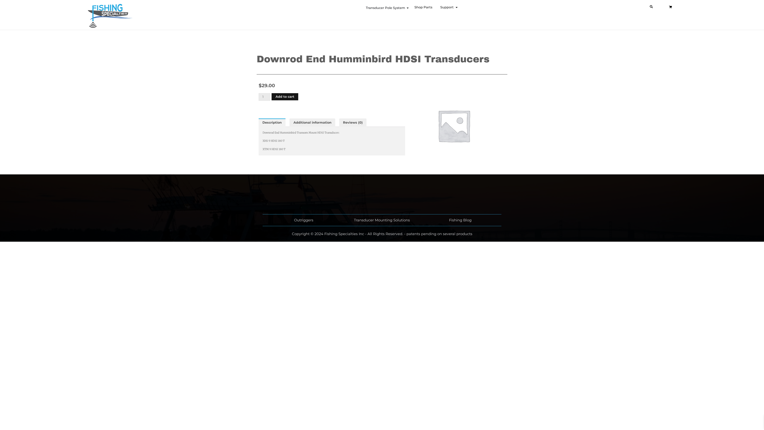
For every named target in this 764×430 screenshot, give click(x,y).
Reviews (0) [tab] (353, 122)
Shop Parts (423, 7)
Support (447, 7)
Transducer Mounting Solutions (382, 220)
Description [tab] (272, 122)
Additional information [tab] (312, 122)
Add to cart (285, 97)
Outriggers (303, 220)
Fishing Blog (460, 220)
